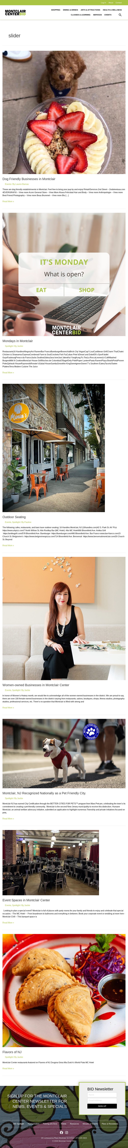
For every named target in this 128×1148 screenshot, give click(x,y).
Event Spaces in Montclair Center (26, 900)
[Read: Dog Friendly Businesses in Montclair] (64, 112)
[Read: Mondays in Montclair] (64, 274)
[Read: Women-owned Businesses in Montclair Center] (64, 618)
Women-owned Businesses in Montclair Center (35, 685)
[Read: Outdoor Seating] (53, 448)
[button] (120, 15)
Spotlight (9, 346)
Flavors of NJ (12, 1052)
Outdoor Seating (14, 517)
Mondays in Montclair (17, 341)
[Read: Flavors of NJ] (64, 990)
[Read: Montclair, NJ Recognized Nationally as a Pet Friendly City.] (64, 753)
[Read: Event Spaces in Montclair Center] (50, 862)
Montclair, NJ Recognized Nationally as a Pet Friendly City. (44, 793)
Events (8, 184)
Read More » (8, 201)
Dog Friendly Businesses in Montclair (28, 179)
